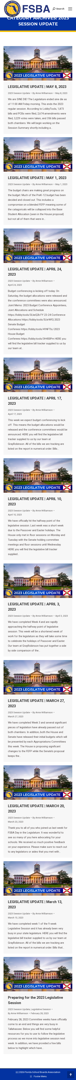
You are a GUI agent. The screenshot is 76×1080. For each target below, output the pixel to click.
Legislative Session (41, 1009)
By (43, 93)
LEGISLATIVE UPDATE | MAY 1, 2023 (37, 178)
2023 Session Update (19, 93)
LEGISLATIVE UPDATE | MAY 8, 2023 (37, 87)
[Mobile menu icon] (70, 9)
